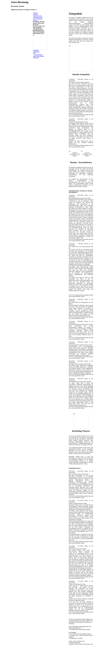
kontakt (35, 20)
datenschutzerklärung (38, 56)
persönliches (36, 51)
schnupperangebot (37, 17)
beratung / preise (37, 15)
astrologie (35, 14)
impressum (36, 57)
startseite (35, 13)
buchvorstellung (38, 54)
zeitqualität (36, 50)
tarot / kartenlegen (37, 18)
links (34, 53)
